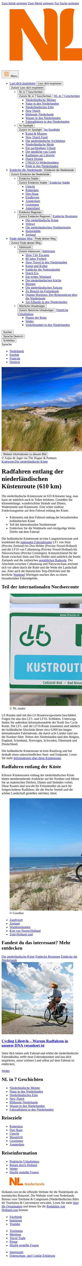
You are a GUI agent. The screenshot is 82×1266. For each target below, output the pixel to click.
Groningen (32, 204)
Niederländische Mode (39, 144)
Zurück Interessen (29, 251)
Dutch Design (34, 159)
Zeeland (30, 234)
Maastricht (16, 1137)
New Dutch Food (36, 137)
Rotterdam (32, 190)
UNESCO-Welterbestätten (42, 162)
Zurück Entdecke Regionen (34, 216)
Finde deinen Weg (21, 238)
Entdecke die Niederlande (26, 170)
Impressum (16, 1252)
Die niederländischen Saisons (43, 287)
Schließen (9, 340)
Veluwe (30, 224)
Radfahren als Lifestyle (40, 155)
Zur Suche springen (66, 3)
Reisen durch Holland (23, 1165)
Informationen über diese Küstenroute (37, 758)
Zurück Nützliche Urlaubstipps (36, 310)
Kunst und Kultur (36, 266)
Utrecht (30, 186)
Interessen (25, 247)
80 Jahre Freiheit (35, 258)
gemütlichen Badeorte (52, 560)
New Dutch (32, 110)
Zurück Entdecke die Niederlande (30, 174)
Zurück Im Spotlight (30, 129)
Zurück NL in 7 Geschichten (35, 96)
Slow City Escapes (37, 255)
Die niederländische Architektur (45, 141)
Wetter (29, 321)
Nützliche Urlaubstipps (32, 306)
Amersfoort (32, 208)
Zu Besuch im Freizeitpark (42, 291)
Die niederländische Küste (42, 220)
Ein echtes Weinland (38, 276)
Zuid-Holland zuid (21, 934)
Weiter (6, 1071)
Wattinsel (19, 574)
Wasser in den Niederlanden (43, 118)
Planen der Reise (36, 317)
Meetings (15, 1234)
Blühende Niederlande (39, 114)
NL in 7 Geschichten (31, 91)
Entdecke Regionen (30, 212)
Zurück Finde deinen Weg (26, 242)
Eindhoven (32, 197)
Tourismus (16, 1231)
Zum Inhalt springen (14, 3)
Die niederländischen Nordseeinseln (48, 227)
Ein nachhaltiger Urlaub (40, 148)
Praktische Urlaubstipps (24, 1161)
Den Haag (31, 193)
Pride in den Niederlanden (41, 166)
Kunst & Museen (36, 133)
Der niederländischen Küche (43, 280)
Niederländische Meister (40, 100)
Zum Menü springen (41, 3)
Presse (14, 1241)
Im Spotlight (26, 125)
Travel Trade (17, 1238)
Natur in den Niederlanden (42, 103)
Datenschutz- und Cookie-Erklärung (32, 1255)
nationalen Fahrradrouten (36, 542)
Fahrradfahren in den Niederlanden (47, 121)
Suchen (7, 332)
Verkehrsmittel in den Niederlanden (47, 325)
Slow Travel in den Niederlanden (46, 262)
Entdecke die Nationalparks (42, 269)
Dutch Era (31, 273)
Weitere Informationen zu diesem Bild (24, 454)
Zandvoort (16, 920)
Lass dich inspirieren (22, 83)
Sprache (7, 344)
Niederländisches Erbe (39, 107)
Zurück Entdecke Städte (33, 182)
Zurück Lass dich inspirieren (27, 87)
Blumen (30, 284)
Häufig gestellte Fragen (24, 1172)
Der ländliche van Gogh (40, 151)
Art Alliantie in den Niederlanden (46, 302)
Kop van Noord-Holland (25, 930)
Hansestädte (33, 231)
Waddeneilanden (20, 927)
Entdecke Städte (28, 178)
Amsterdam (32, 201)
